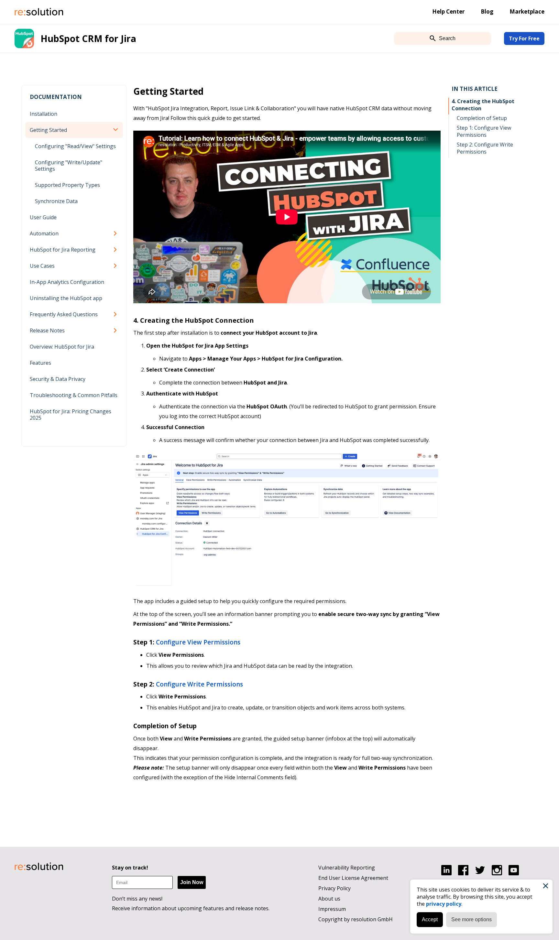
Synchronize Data (56, 201)
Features (40, 362)
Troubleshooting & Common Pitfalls (73, 395)
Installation (43, 113)
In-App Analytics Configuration (67, 282)
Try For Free (524, 38)
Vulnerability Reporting (346, 867)
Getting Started (48, 130)
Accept (430, 919)
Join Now (191, 882)
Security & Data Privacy (57, 379)
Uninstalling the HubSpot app (66, 298)
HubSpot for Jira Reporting (62, 249)
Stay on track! (130, 867)
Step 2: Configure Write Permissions (485, 148)
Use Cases (42, 265)
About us (329, 898)
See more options (471, 919)
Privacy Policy (334, 888)
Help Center (448, 11)
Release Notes (47, 330)
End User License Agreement (353, 877)
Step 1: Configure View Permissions (484, 131)
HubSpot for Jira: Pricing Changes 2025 (70, 414)
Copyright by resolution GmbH (355, 919)
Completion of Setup (482, 118)
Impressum (332, 909)
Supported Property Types (67, 185)
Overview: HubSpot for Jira (62, 346)
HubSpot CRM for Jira (88, 38)
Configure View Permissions (198, 642)
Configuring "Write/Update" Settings (68, 165)
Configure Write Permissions (199, 684)
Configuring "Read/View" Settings (75, 146)
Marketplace (527, 11)
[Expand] (116, 130)
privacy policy (443, 903)
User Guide (43, 217)
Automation (44, 233)
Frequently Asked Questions (64, 314)
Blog (487, 11)
